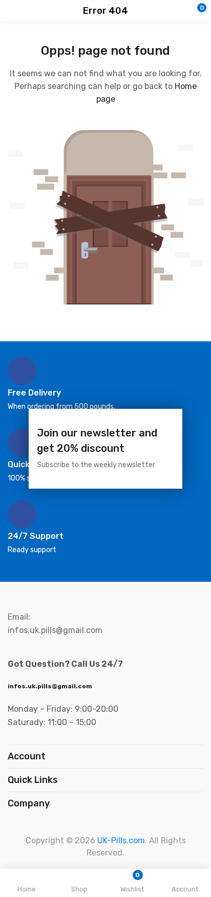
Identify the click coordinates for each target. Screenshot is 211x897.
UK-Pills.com (121, 840)
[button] (182, 11)
